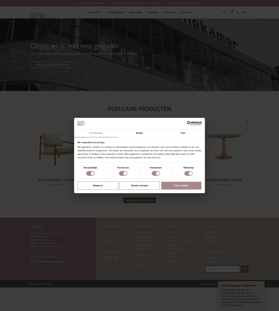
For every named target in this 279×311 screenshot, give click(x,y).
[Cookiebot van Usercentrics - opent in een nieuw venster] (189, 123)
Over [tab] (183, 133)
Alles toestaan (181, 185)
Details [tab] (139, 133)
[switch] (123, 173)
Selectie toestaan (139, 185)
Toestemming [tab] (96, 133)
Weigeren (98, 185)
